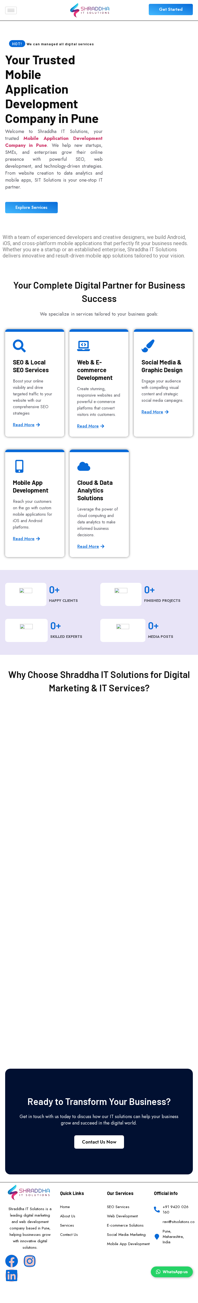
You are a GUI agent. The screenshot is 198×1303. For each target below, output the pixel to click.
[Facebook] (11, 1261)
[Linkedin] (11, 1275)
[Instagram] (29, 1261)
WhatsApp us (175, 1271)
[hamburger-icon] (11, 10)
